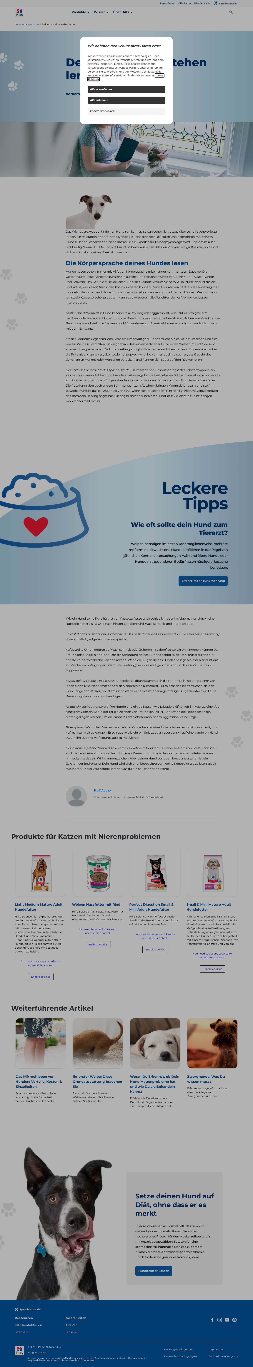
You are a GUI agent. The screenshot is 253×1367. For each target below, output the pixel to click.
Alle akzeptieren (101, 89)
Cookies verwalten (102, 111)
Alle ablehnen (99, 100)
